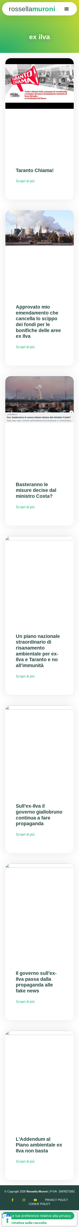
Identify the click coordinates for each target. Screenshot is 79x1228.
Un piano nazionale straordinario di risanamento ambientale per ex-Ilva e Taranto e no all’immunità (38, 650)
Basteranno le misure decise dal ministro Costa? (36, 490)
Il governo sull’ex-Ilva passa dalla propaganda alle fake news (36, 981)
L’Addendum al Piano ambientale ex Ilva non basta (39, 1144)
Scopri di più (25, 181)
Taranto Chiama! (35, 170)
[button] (66, 8)
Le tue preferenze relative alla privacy (41, 1216)
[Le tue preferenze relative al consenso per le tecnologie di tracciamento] (7, 1221)
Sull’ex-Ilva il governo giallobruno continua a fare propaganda (39, 814)
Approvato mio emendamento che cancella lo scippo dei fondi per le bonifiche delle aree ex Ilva (38, 321)
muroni (32, 9)
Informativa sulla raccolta (26, 1223)
